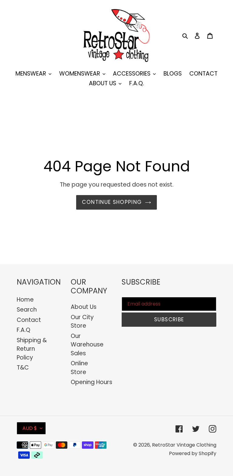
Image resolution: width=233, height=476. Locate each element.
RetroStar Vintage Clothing (184, 444)
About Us (83, 307)
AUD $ (29, 428)
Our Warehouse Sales (87, 344)
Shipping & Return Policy (32, 349)
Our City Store (82, 321)
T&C (23, 367)
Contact (29, 320)
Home (25, 299)
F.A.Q (23, 330)
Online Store (79, 367)
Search (27, 310)
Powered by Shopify (192, 453)
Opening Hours (91, 382)
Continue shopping (112, 202)
